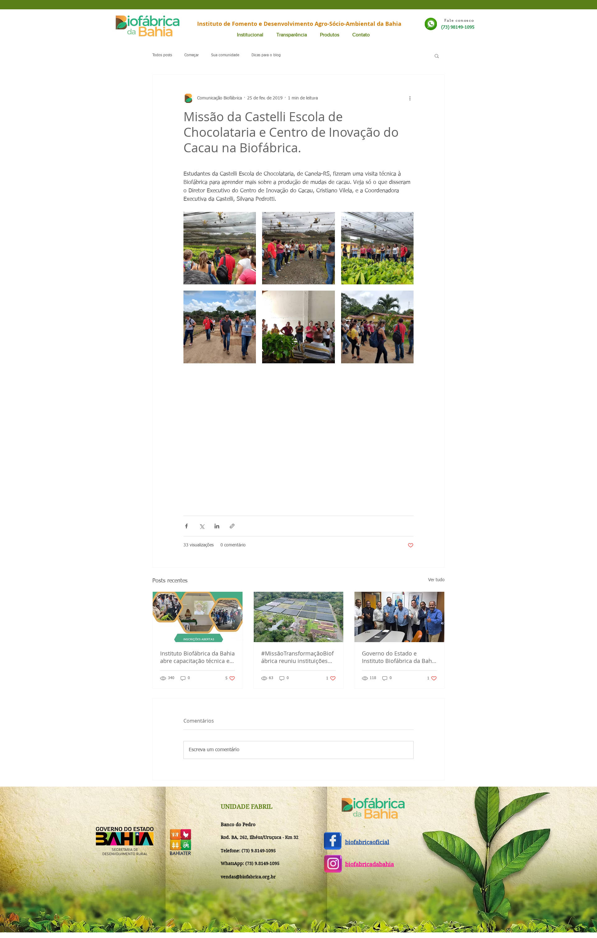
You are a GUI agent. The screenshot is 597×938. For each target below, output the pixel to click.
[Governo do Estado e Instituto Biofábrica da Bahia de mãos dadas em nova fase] (399, 617)
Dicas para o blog (266, 55)
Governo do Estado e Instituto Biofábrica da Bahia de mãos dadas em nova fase (399, 657)
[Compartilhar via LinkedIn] (217, 526)
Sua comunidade (225, 55)
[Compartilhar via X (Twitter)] (202, 526)
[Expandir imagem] (219, 248)
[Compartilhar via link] (232, 526)
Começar (191, 55)
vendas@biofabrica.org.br (248, 877)
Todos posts (162, 55)
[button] (437, 55)
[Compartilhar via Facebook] (186, 526)
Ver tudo (436, 580)
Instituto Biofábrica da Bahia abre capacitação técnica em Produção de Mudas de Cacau (197, 657)
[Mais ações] (410, 98)
